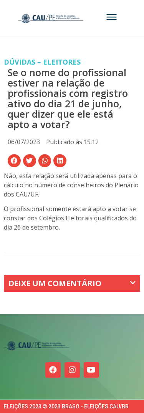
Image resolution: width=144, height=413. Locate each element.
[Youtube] (91, 370)
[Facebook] (53, 370)
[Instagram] (72, 370)
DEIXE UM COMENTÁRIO (54, 283)
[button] (14, 160)
